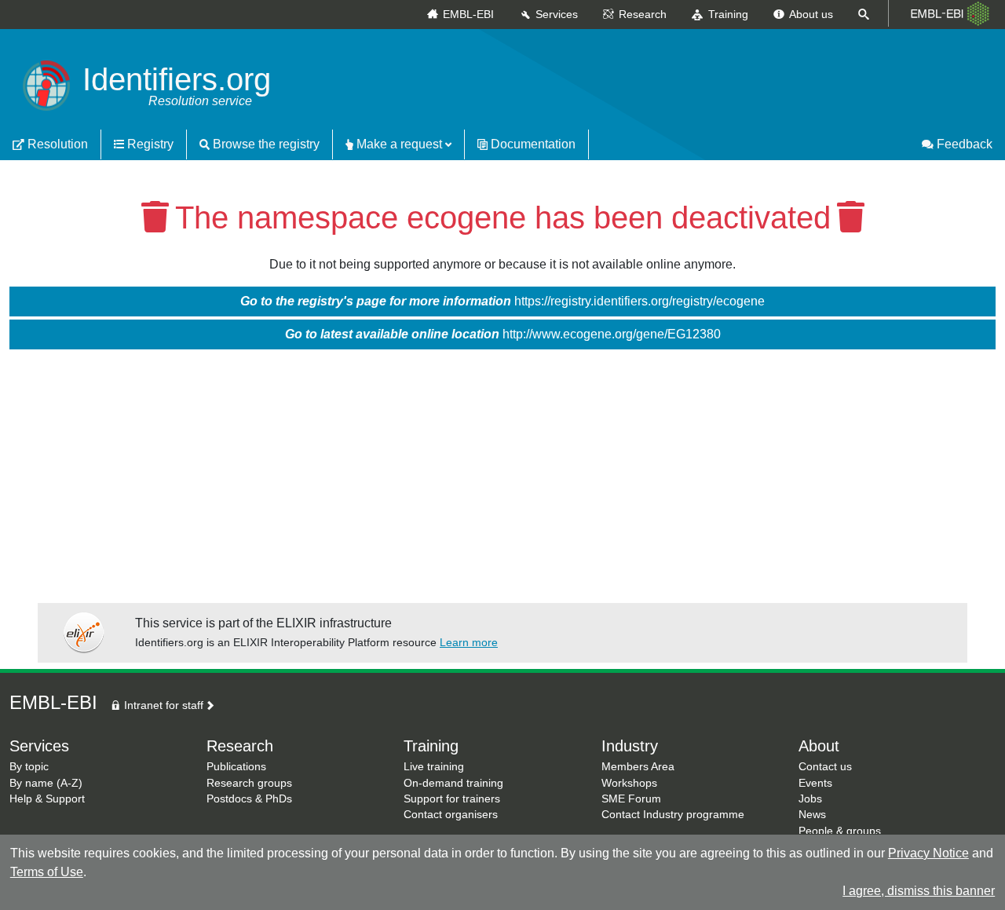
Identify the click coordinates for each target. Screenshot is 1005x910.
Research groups (249, 783)
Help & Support (47, 799)
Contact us (825, 767)
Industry (629, 746)
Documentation (532, 144)
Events (815, 783)
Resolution (56, 144)
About (819, 746)
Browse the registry (265, 144)
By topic (29, 767)
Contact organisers (451, 814)
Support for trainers (452, 799)
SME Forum (631, 799)
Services (556, 14)
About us (811, 14)
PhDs (278, 799)
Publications (236, 767)
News (812, 814)
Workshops (629, 783)
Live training (434, 767)
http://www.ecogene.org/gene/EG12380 (503, 334)
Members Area (637, 767)
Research (643, 14)
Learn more (469, 642)
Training (728, 14)
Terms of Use (46, 872)
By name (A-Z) (45, 783)
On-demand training (453, 783)
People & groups (840, 831)
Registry (149, 144)
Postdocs (229, 799)
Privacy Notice (928, 853)
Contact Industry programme (672, 814)
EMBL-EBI (468, 14)
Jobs (810, 799)
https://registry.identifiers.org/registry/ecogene (502, 301)
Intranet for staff (162, 705)
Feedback (963, 144)
